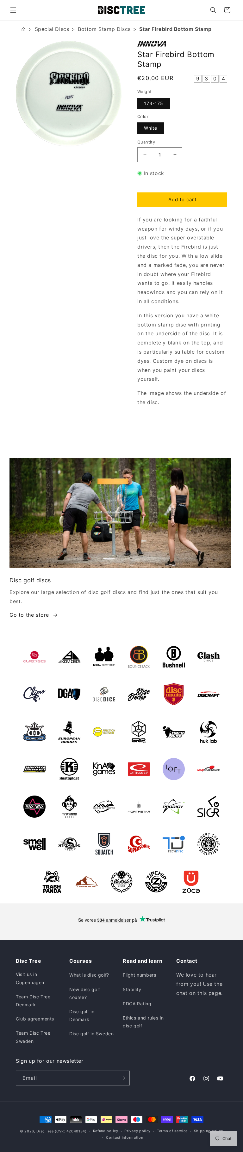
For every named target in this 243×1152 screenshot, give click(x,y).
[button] (13, 10)
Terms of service (172, 1131)
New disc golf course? (84, 993)
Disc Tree (44, 1131)
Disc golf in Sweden (91, 1033)
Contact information (124, 1137)
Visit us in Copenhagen (30, 978)
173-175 (153, 103)
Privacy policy (137, 1131)
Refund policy (105, 1131)
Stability (132, 989)
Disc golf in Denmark (81, 1015)
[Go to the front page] (23, 29)
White (150, 128)
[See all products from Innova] (182, 44)
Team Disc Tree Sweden (33, 1036)
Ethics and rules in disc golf (143, 1021)
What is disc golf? (89, 975)
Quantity (146, 141)
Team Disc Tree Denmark (33, 1000)
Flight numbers (139, 975)
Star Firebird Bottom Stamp (175, 29)
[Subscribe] (122, 1078)
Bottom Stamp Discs (104, 29)
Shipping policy (208, 1131)
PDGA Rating (137, 1003)
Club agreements (35, 1018)
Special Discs (52, 29)
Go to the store (29, 615)
